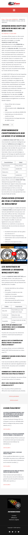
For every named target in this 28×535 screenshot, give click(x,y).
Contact (14, 515)
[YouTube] (18, 531)
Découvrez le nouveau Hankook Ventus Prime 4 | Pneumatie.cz (13, 434)
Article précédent (14, 396)
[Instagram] (15, 531)
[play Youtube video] (14, 254)
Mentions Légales (14, 519)
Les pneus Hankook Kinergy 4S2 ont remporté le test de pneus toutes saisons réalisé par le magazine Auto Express (13, 414)
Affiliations (14, 517)
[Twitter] (12, 531)
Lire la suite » (7, 429)
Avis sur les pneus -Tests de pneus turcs (12, 452)
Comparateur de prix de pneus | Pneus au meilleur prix (13, 471)
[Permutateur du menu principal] (14, 10)
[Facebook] (9, 531)
